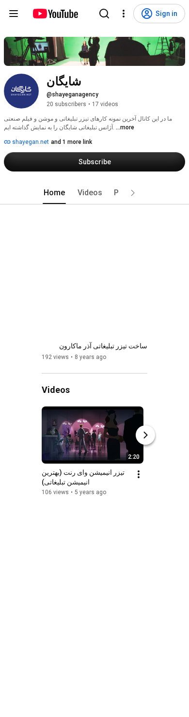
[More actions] (138, 474)
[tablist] (94, 192)
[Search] (104, 13)
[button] (132, 192)
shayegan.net (30, 142)
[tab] (54, 192)
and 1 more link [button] (71, 142)
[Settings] (123, 13)
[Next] (145, 435)
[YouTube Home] (55, 13)
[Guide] (13, 13)
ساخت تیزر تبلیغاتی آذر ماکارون (103, 346)
